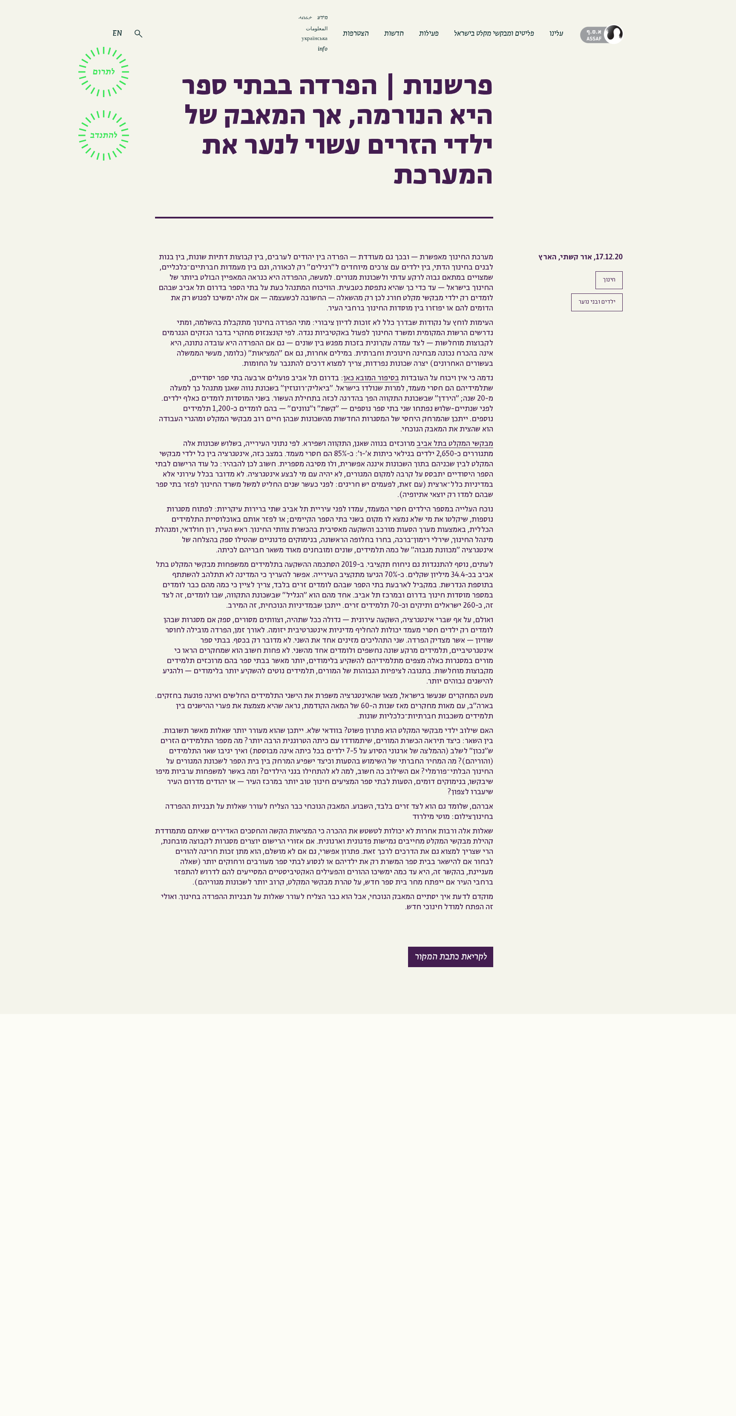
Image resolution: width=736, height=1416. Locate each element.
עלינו (556, 33)
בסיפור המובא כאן (371, 378)
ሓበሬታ (305, 17)
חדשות (394, 33)
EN (117, 33)
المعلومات (317, 28)
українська (315, 38)
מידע (322, 17)
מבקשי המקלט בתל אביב (455, 444)
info (323, 49)
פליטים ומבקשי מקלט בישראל (494, 33)
